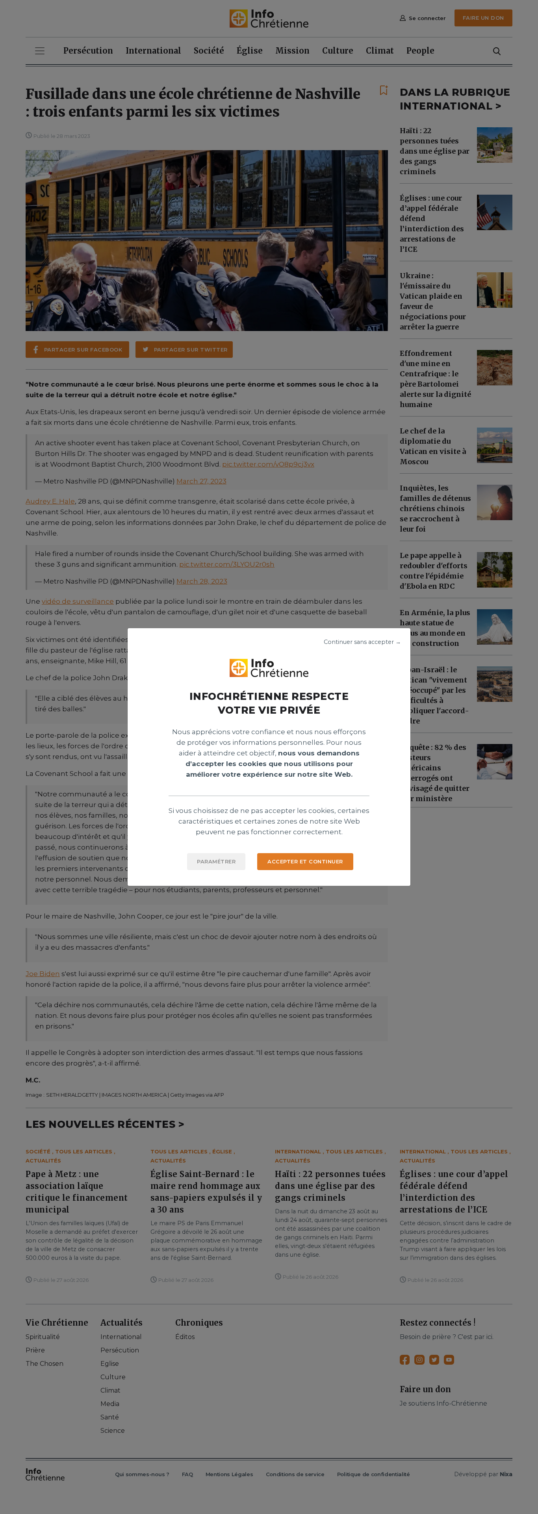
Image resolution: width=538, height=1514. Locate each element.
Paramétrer (216, 861)
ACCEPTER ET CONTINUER (305, 861)
